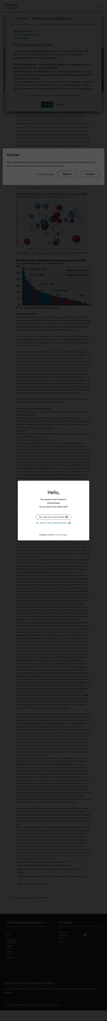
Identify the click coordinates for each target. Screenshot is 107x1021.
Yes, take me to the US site (51, 517)
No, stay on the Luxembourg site (51, 523)
